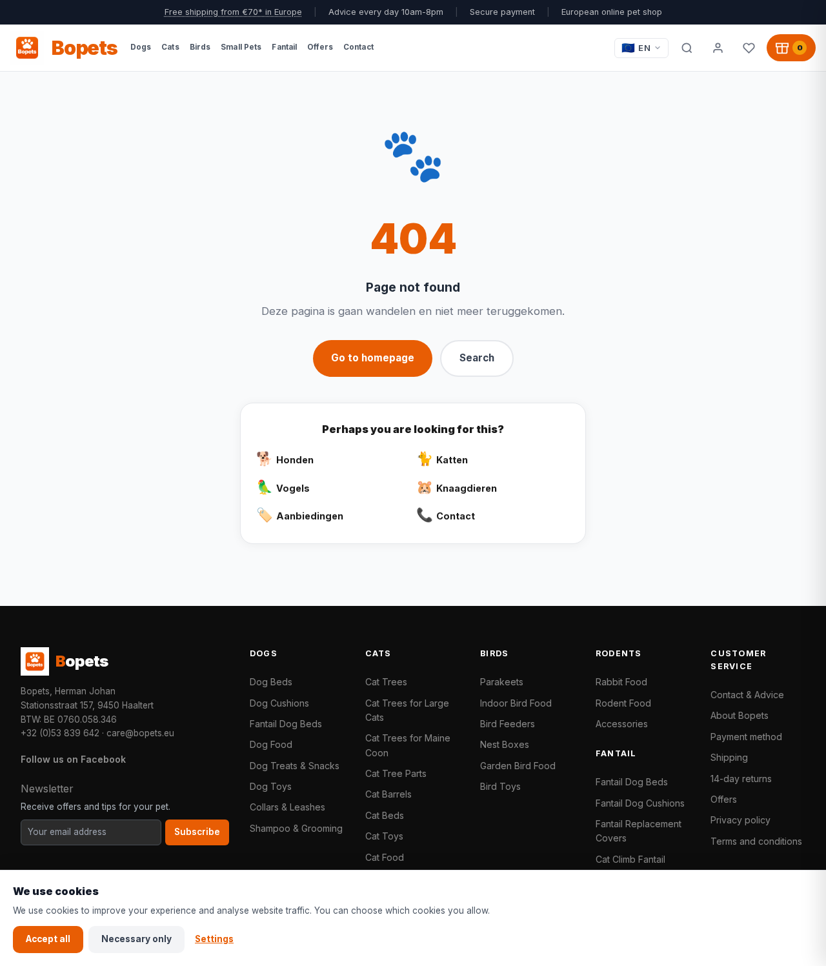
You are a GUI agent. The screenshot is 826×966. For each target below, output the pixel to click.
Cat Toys (384, 835)
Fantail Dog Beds (286, 723)
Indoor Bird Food (516, 703)
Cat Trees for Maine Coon (407, 745)
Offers (723, 799)
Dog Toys (271, 786)
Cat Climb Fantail (630, 859)
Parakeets (501, 681)
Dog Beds (271, 681)
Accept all (48, 939)
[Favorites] (748, 48)
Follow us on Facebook (73, 759)
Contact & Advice (747, 694)
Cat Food (384, 857)
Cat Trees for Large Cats (407, 710)
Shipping (729, 757)
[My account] (717, 48)
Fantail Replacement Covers (638, 830)
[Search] (687, 48)
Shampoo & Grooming (296, 828)
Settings (214, 939)
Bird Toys (500, 786)
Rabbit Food (621, 681)
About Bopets (739, 715)
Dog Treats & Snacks (294, 765)
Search (476, 358)
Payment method (746, 736)
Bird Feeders (507, 723)
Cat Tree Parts (396, 773)
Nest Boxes (504, 744)
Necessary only (136, 939)
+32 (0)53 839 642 (60, 733)
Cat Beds (384, 815)
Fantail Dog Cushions (640, 803)
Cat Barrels (388, 794)
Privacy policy (740, 819)
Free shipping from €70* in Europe (233, 12)
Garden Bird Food (518, 765)
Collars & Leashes (287, 806)
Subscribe (197, 832)
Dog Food (271, 744)
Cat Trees (386, 681)
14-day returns (741, 778)
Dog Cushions (279, 703)
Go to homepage (372, 358)
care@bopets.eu (140, 733)
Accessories (622, 723)
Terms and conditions (756, 841)
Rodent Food (623, 703)
